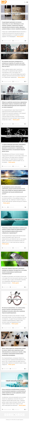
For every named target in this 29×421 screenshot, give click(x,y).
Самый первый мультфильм (14, 136)
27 (21, 414)
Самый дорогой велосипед (14, 299)
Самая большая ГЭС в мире (14, 93)
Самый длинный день (14, 178)
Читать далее (20, 36)
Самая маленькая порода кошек (14, 340)
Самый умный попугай (14, 260)
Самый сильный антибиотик (14, 380)
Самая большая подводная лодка (14, 219)
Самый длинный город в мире (14, 53)
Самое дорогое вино (14, 13)
